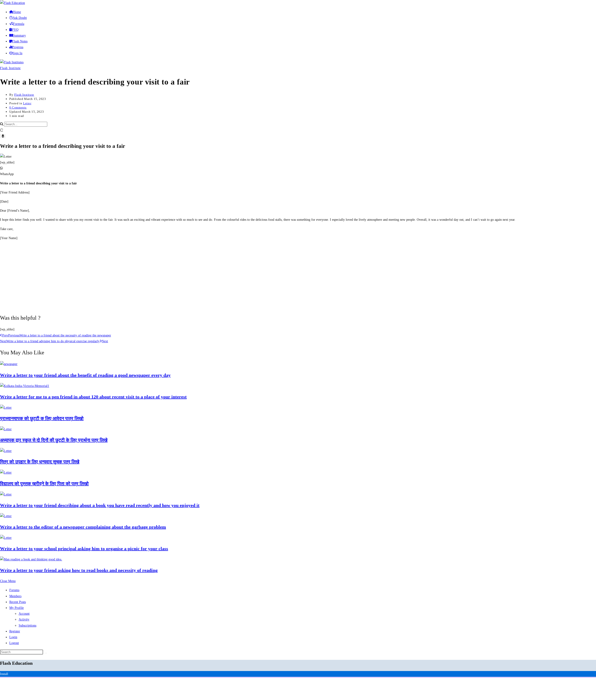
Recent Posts (17, 602)
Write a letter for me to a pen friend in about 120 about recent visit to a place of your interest (93, 396)
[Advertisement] (298, 276)
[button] (298, 171)
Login (13, 637)
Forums (14, 590)
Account (24, 613)
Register (14, 631)
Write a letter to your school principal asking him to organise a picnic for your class (84, 548)
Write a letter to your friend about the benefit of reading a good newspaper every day (85, 375)
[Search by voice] (3, 136)
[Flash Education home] (12, 3)
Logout (14, 643)
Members (15, 596)
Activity (24, 619)
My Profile (16, 608)
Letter (27, 103)
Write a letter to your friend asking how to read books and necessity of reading (79, 570)
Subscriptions (27, 625)
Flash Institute (10, 68)
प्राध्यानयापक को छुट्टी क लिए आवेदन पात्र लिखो (42, 418)
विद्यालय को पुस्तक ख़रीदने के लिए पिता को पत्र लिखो (44, 483)
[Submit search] (45, 653)
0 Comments (18, 107)
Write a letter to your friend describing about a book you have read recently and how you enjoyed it (100, 505)
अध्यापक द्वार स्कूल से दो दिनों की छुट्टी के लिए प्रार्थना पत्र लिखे (54, 440)
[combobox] (25, 124)
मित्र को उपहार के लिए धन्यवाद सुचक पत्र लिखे (39, 461)
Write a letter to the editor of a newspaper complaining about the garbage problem (83, 526)
